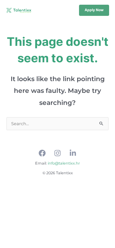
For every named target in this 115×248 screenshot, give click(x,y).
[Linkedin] (72, 153)
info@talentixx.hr (64, 163)
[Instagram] (57, 153)
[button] (94, 10)
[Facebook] (42, 153)
